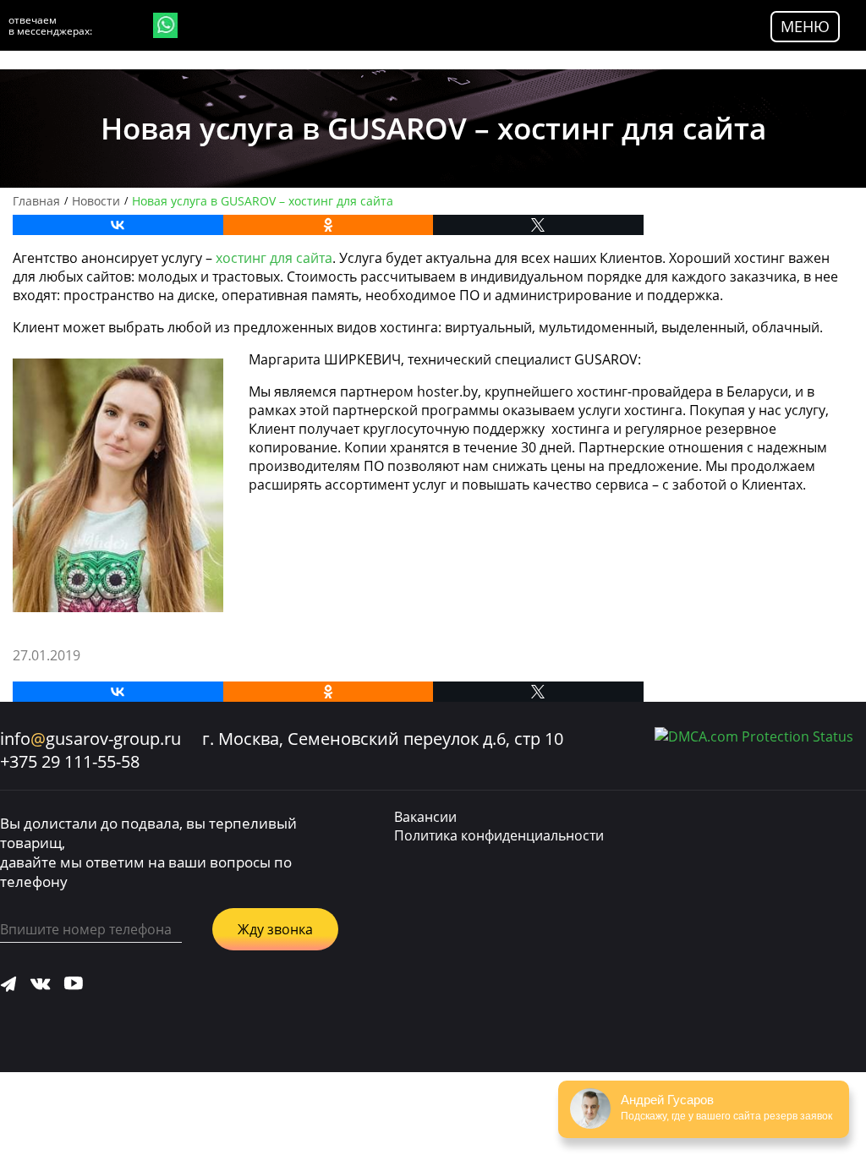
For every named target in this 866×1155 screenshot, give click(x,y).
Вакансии (425, 816)
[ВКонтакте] (118, 225)
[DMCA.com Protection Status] (754, 736)
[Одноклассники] (328, 225)
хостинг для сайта (274, 258)
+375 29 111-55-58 (70, 761)
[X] (538, 225)
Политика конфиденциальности (499, 835)
